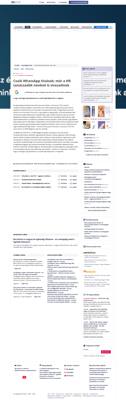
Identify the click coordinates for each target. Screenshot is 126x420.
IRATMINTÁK (87, 27)
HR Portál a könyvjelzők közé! (45, 164)
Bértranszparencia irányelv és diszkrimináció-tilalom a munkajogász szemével (96, 224)
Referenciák (69, 394)
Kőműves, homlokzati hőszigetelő (95, 174)
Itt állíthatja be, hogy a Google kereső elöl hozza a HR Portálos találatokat (48, 92)
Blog (41, 2)
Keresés (85, 349)
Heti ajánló (90, 69)
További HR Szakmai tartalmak (93, 337)
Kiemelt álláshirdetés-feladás (97, 210)
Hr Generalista (92, 146)
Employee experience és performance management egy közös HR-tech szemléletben (95, 82)
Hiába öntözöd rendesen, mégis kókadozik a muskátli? (97, 265)
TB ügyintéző (91, 137)
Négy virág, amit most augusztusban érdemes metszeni (95, 261)
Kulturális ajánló (98, 365)
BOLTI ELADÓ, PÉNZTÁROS (95, 187)
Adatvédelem (94, 394)
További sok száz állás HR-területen (97, 155)
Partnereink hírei (94, 246)
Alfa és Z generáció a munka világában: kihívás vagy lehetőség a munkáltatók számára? (95, 74)
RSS (49, 394)
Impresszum (60, 394)
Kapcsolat (85, 394)
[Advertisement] (46, 211)
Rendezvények (92, 220)
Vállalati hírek (38, 30)
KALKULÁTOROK (51, 27)
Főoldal (17, 65)
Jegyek (75, 176)
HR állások (90, 134)
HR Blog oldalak (92, 295)
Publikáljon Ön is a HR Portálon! (67, 164)
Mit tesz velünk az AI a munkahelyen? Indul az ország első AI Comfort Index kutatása (96, 90)
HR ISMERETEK (37, 27)
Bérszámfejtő (91, 140)
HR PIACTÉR (64, 27)
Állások (89, 164)
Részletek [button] (64, 176)
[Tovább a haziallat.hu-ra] (97, 271)
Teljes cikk (17, 268)
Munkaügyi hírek (26, 65)
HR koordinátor (92, 143)
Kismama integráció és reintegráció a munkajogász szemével (96, 237)
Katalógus (63, 2)
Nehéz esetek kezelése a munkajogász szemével (96, 232)
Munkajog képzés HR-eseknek (93, 229)
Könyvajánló (47, 365)
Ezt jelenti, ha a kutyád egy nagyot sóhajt (96, 280)
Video (19, 365)
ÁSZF (52, 394)
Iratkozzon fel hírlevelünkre (56, 398)
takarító (86, 167)
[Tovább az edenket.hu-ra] (97, 251)
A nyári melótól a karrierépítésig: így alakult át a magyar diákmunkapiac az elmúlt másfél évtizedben (96, 98)
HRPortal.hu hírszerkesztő (26, 75)
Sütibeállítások (77, 396)
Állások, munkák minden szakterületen (97, 207)
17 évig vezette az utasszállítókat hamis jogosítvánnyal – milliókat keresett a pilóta (61, 273)
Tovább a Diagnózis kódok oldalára (94, 356)
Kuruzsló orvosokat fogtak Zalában (61, 302)
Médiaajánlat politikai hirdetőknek (93, 396)
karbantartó (88, 182)
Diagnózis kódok (93, 346)
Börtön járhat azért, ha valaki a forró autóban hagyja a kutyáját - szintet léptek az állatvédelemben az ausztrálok (97, 284)
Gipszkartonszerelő (93, 190)
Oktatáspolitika (59, 30)
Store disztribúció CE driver (96, 184)
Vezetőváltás (78, 30)
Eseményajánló (19, 171)
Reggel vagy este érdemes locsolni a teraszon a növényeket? (95, 256)
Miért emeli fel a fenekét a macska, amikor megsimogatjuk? (97, 276)
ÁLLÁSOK (75, 27)
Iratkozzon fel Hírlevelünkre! (24, 164)
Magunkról (77, 394)
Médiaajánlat (67, 396)
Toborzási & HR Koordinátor (96, 148)
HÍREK (28, 27)
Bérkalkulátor (51, 2)
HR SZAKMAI (19, 27)
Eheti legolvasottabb (100, 30)
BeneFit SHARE (101, 27)
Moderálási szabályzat (54, 396)
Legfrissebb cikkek (22, 30)
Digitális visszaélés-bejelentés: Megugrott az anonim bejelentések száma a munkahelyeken (62, 279)
